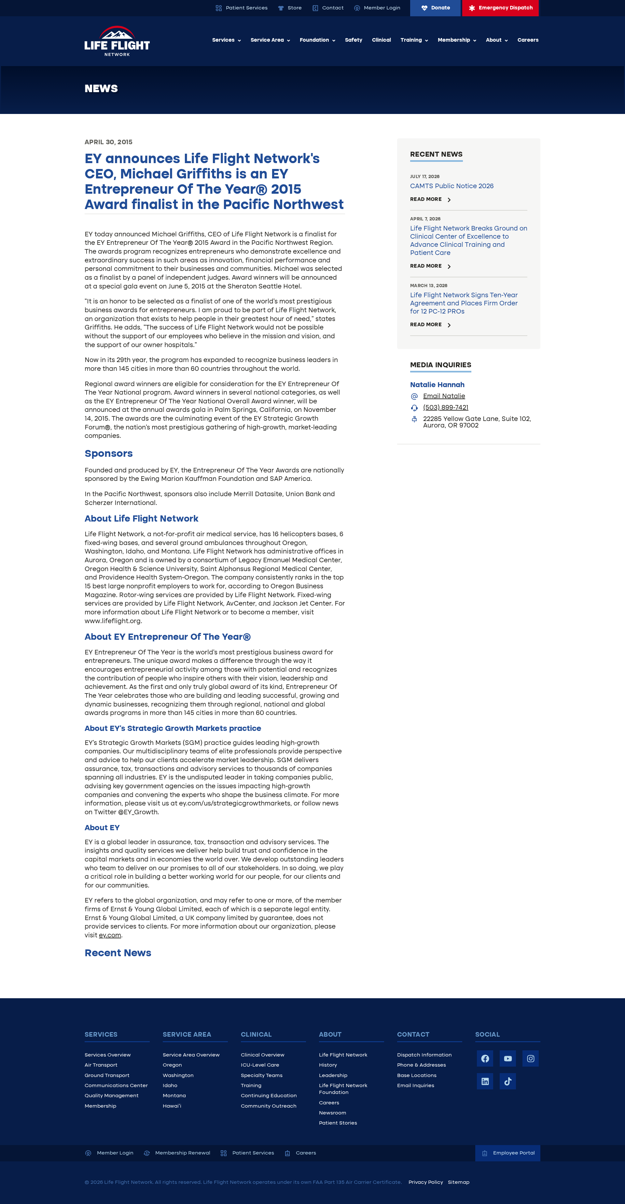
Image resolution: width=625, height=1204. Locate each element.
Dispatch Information (424, 1055)
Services (223, 40)
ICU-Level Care (260, 1065)
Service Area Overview (191, 1055)
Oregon (172, 1065)
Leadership (333, 1075)
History (328, 1065)
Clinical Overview (263, 1055)
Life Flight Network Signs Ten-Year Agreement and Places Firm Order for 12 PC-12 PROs (464, 303)
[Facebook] (485, 1058)
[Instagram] (530, 1058)
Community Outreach (269, 1106)
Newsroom (332, 1113)
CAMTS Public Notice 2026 (452, 186)
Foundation (314, 40)
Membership (454, 40)
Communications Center (116, 1085)
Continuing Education (269, 1096)
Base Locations (417, 1075)
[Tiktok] (508, 1081)
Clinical (381, 40)
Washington (178, 1075)
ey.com (110, 935)
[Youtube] (508, 1058)
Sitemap (458, 1182)
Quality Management (112, 1096)
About (494, 40)
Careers (528, 40)
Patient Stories (338, 1123)
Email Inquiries (415, 1085)
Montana (174, 1096)
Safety (353, 40)
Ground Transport (107, 1075)
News (101, 89)
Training (411, 40)
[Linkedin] (485, 1081)
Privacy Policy (426, 1182)
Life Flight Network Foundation (343, 1089)
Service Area (267, 40)
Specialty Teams (262, 1075)
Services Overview (108, 1055)
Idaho (170, 1085)
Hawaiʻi (172, 1106)
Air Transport (101, 1065)
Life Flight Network (343, 1055)
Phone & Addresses (421, 1065)
